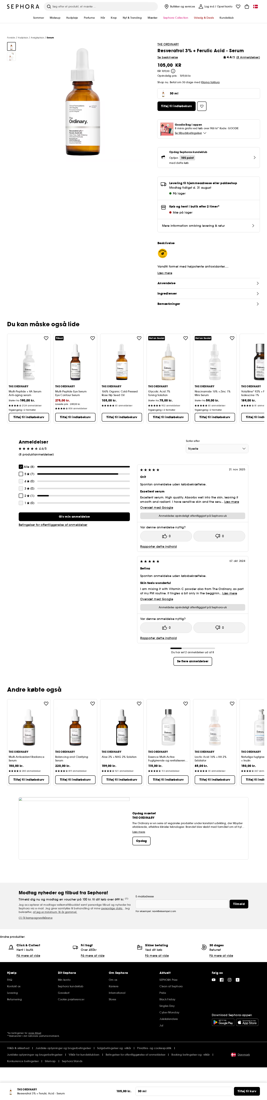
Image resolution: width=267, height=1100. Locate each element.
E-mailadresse (145, 896)
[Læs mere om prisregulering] (173, 71)
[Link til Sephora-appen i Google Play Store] (223, 1022)
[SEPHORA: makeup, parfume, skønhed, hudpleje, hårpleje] (23, 6)
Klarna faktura (210, 82)
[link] (74, 516)
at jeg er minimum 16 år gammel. (55, 912)
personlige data (112, 908)
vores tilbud (34, 1033)
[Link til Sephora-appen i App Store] (247, 1022)
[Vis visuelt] (11, 46)
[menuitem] (179, 6)
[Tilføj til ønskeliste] (46, 338)
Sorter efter (193, 441)
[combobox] (217, 448)
